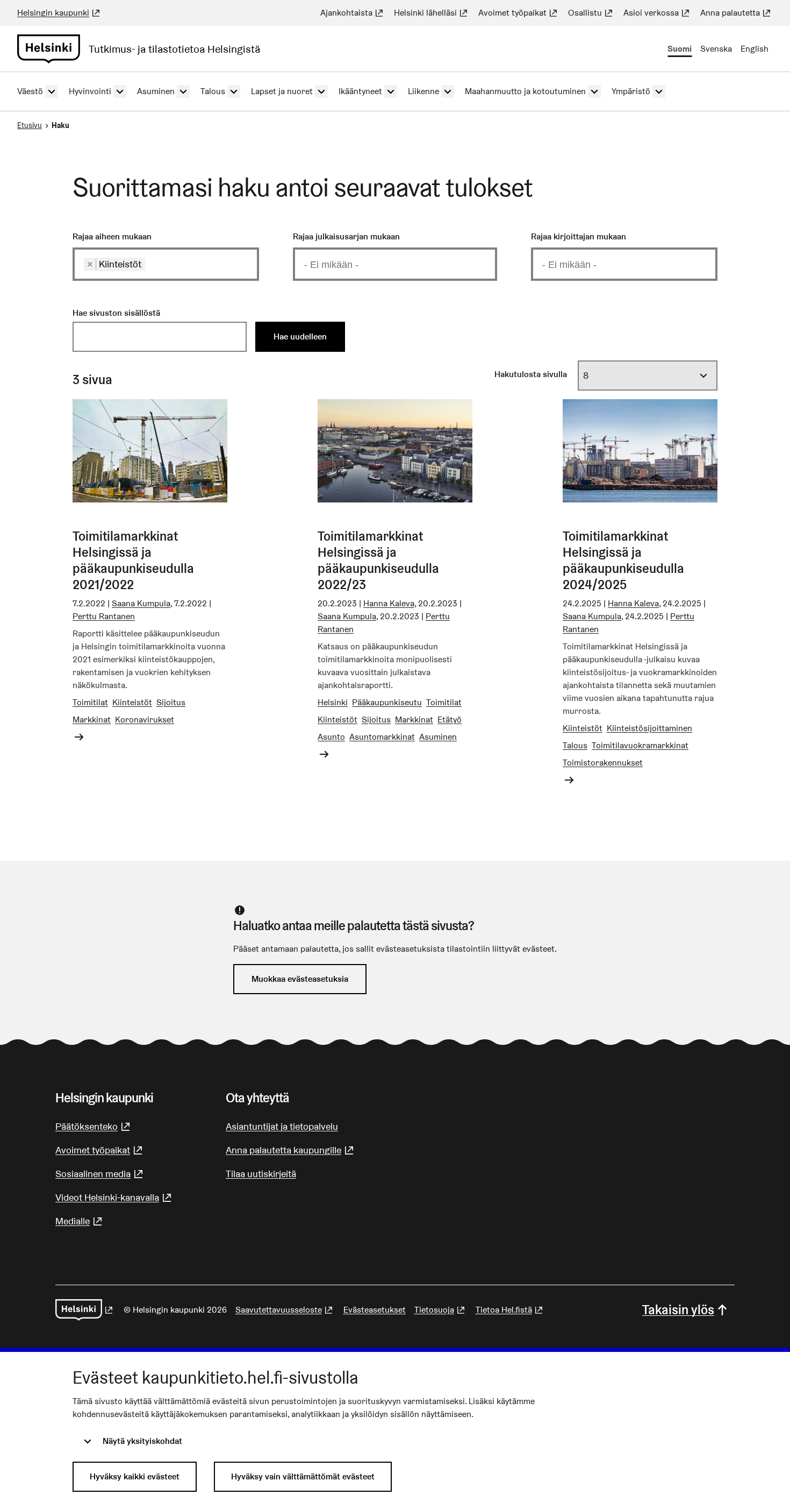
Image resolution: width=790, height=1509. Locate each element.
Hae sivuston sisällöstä (116, 312)
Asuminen (438, 736)
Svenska (716, 48)
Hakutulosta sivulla (530, 374)
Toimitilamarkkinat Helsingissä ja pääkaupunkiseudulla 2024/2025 (623, 560)
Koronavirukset (144, 719)
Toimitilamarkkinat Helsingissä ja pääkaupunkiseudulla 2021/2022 (133, 560)
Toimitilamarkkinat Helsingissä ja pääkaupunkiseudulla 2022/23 (378, 560)
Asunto (331, 736)
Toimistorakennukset (603, 762)
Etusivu (29, 125)
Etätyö (449, 719)
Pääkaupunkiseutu (387, 702)
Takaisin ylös (678, 1309)
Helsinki (333, 702)
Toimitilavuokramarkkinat (640, 745)
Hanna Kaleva (388, 603)
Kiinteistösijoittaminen (649, 728)
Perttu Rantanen (104, 616)
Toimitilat (90, 702)
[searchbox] (151, 264)
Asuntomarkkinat (382, 736)
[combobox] (165, 263)
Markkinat (92, 719)
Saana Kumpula (141, 603)
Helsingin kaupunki (59, 12)
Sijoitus (170, 702)
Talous (575, 745)
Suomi (679, 48)
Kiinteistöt (132, 702)
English (755, 48)
